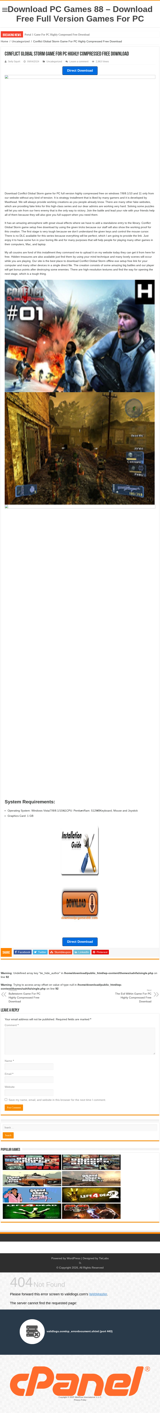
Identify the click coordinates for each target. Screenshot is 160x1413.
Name (9, 1060)
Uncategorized (21, 41)
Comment (12, 1025)
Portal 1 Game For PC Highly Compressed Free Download (57, 34)
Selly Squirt (14, 61)
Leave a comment (78, 61)
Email (9, 1073)
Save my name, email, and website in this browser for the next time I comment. (57, 1099)
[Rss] (80, 1263)
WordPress (73, 1258)
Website (10, 1086)
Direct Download (80, 70)
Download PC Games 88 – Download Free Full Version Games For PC (80, 13)
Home (4, 41)
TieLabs (104, 1258)
